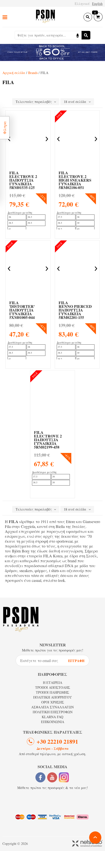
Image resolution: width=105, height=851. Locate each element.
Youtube (52, 777)
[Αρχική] (45, 17)
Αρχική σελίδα (13, 72)
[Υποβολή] (86, 35)
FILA (23, 180)
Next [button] (47, 139)
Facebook (40, 777)
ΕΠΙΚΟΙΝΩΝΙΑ (52, 721)
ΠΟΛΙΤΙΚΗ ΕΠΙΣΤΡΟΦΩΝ (53, 712)
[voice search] (77, 35)
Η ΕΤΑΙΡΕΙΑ (52, 682)
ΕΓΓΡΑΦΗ (76, 660)
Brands (33, 72)
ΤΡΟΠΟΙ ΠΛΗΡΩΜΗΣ (52, 692)
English (97, 3)
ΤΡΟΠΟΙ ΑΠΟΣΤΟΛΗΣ (52, 687)
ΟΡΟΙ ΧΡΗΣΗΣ (52, 702)
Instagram (64, 777)
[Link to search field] (88, 17)
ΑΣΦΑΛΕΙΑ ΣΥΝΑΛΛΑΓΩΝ (52, 707)
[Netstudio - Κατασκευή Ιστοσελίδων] (87, 843)
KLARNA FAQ (52, 716)
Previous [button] (58, 139)
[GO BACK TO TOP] (95, 837)
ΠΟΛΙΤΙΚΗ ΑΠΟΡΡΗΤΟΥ (52, 697)
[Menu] (4, 17)
